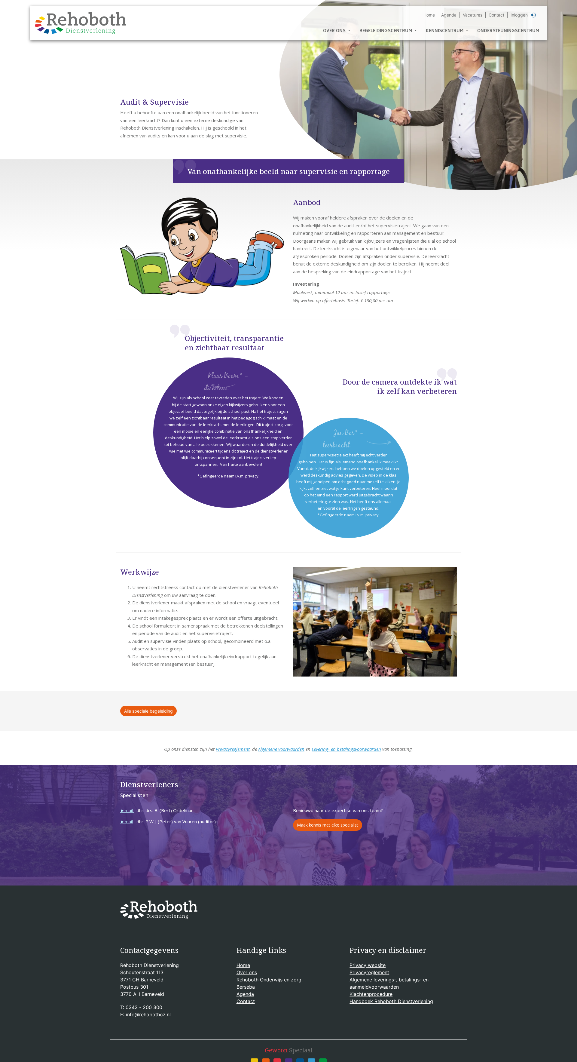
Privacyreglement (233, 749)
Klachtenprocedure (371, 994)
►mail (126, 810)
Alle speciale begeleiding (148, 711)
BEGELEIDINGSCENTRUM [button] (386, 31)
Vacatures (472, 14)
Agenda (448, 14)
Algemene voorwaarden (281, 749)
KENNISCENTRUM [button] (445, 31)
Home (429, 14)
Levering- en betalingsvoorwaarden (346, 749)
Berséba (246, 987)
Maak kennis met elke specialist (327, 825)
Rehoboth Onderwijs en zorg (269, 980)
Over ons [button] (335, 31)
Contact (496, 14)
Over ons (247, 972)
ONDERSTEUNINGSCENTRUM (508, 31)
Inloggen (519, 14)
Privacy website (368, 965)
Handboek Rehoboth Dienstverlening (391, 1001)
